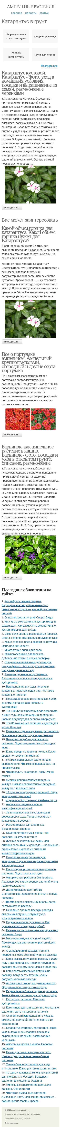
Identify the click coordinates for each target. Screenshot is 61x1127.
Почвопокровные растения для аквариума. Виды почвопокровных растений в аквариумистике (30, 861)
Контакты (9, 1114)
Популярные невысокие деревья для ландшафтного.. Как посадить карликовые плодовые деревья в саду (28, 666)
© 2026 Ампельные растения (17, 1110)
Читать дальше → (12, 207)
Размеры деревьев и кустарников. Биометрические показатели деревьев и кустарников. (27, 678)
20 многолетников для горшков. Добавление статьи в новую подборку (25, 656)
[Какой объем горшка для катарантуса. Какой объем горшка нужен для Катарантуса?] (30, 319)
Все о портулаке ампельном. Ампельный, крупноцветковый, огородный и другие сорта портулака (28, 362)
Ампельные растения (30, 6)
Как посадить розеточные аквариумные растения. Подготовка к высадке (29, 871)
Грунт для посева (45, 54)
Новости (30, 13)
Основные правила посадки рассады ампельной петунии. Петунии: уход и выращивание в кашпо (27, 914)
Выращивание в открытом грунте (16, 36)
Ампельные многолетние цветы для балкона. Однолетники (26, 1087)
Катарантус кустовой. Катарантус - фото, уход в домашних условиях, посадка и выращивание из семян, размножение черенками (29, 82)
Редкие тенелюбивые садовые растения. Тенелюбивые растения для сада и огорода (30, 993)
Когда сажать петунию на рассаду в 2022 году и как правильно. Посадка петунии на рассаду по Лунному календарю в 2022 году (29, 963)
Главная (16, 13)
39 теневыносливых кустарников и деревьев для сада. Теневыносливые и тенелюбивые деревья (26, 816)
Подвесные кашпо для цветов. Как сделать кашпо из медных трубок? (25, 924)
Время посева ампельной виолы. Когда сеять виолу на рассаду (29, 904)
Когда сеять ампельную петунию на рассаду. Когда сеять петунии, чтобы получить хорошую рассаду (26, 975)
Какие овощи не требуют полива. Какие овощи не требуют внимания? (29, 753)
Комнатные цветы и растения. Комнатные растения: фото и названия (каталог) (30, 1009)
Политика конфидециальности (17, 1118)
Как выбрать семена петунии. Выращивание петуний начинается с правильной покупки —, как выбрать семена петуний (29, 607)
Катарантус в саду (45, 36)
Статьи (44, 13)
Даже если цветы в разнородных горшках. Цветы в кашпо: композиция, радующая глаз (30, 636)
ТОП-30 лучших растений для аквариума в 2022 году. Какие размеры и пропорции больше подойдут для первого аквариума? (29, 715)
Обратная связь (11, 1123)
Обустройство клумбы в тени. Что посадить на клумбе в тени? (25, 835)
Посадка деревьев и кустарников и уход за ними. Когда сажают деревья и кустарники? (29, 703)
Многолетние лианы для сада (23, 650)
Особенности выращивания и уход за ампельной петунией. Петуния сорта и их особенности (27, 1020)
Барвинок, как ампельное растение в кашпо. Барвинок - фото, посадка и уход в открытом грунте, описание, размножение (30, 454)
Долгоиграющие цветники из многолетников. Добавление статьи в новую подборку (29, 894)
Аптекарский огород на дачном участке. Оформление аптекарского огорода (29, 985)
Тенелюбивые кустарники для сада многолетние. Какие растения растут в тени (29, 1066)
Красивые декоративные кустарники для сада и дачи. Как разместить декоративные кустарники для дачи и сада (29, 625)
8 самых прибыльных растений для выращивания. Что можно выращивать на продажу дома (28, 764)
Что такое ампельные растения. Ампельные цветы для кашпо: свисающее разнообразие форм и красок (28, 1097)
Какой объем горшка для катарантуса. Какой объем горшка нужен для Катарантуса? (28, 234)
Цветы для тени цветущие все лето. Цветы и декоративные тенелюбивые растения (26, 1056)
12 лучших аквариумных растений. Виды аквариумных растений (29, 794)
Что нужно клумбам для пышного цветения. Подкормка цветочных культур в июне (28, 743)
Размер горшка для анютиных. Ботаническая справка (23, 827)
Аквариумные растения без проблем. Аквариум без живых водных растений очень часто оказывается (30, 881)
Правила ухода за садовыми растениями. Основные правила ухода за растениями (30, 733)
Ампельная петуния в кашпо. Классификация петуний (22, 806)
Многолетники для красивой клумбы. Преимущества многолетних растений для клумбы (28, 942)
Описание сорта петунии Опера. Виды (29, 617)
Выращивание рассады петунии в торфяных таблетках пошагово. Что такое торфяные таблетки (28, 690)
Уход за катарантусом (16, 54)
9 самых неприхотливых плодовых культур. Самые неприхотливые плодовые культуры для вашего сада (28, 784)
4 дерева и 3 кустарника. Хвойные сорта (31, 800)
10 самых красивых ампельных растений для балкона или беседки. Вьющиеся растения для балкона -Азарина (30, 1076)
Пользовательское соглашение (27, 1114)
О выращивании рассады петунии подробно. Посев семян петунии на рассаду (29, 953)
